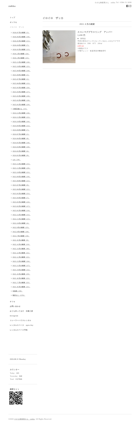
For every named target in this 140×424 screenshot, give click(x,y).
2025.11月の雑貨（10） (22, 62)
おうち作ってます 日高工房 (21, 311)
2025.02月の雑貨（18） (22, 100)
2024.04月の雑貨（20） (22, 147)
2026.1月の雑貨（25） (21, 58)
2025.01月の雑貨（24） (22, 104)
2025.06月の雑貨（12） (22, 83)
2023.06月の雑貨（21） (22, 189)
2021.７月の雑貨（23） (21, 282)
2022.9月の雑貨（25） (21, 227)
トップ (12, 17)
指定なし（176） (19, 295)
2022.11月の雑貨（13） (22, 219)
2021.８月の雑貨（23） (21, 278)
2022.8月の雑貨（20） (21, 232)
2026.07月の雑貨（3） (21, 32)
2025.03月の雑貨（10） (22, 96)
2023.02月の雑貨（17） (22, 206)
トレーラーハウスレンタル (20, 320)
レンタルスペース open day (21, 325)
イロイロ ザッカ (17, 27)
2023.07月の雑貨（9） (21, 185)
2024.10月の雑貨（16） (22, 121)
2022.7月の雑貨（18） (21, 236)
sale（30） (17, 159)
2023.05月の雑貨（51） (22, 193)
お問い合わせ (15, 306)
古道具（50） (18, 291)
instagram (14, 316)
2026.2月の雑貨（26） (21, 54)
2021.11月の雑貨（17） (22, 265)
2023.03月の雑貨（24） (22, 202)
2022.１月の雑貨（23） (21, 257)
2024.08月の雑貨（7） (21, 130)
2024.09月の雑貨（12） (22, 126)
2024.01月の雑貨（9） (21, 155)
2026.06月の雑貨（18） (22, 37)
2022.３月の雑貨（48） (21, 248)
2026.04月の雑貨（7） (21, 45)
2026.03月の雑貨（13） (22, 49)
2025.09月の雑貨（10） (22, 70)
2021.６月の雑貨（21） (21, 287)
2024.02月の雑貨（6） (21, 151)
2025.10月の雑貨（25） (22, 66)
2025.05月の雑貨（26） (22, 87)
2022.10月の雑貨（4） (21, 223)
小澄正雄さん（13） (20, 109)
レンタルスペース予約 (19, 330)
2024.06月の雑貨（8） (21, 138)
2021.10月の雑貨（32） (22, 270)
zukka (12, 6)
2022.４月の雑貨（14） (21, 244)
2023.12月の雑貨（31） (22, 164)
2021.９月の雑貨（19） (21, 274)
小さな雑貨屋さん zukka (24, 419)
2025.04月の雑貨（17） (22, 92)
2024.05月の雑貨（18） (22, 143)
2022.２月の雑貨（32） (21, 253)
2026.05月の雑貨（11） (22, 41)
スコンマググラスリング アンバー (95, 32)
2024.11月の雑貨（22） (22, 117)
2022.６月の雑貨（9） (21, 240)
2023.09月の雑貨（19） (22, 176)
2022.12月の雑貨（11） (22, 215)
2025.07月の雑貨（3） (21, 79)
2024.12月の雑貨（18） (22, 113)
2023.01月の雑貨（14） (22, 210)
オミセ (12, 301)
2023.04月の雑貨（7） (21, 198)
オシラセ (13, 22)
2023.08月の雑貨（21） (22, 181)
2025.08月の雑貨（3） (21, 75)
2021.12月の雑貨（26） (22, 261)
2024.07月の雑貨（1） (21, 134)
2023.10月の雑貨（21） (22, 172)
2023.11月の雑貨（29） (22, 168)
